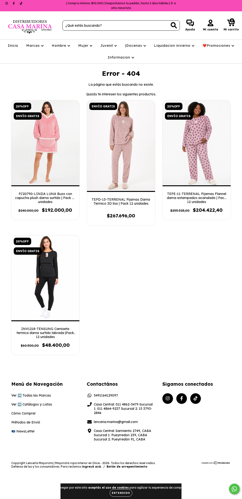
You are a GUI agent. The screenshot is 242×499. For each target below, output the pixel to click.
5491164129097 (106, 395)
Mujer (84, 45)
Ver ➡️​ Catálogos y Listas (31, 404)
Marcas (33, 45)
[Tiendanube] (216, 463)
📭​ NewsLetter (23, 431)
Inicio (13, 45)
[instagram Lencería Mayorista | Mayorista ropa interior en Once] (7, 3)
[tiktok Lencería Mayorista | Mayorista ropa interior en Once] (21, 3)
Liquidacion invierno (173, 45)
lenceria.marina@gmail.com (116, 422)
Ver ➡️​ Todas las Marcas (31, 395)
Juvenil (107, 45)
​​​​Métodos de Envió (25, 422)
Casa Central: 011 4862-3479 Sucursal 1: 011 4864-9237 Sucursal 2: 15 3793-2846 (123, 408)
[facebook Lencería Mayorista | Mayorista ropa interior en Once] (14, 3)
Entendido (121, 493)
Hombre (59, 45)
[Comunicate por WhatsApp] (234, 489)
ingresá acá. (92, 466)
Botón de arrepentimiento (127, 466)
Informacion (119, 57)
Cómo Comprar (23, 413)
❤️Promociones (217, 45)
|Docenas (134, 45)
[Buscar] (173, 25)
